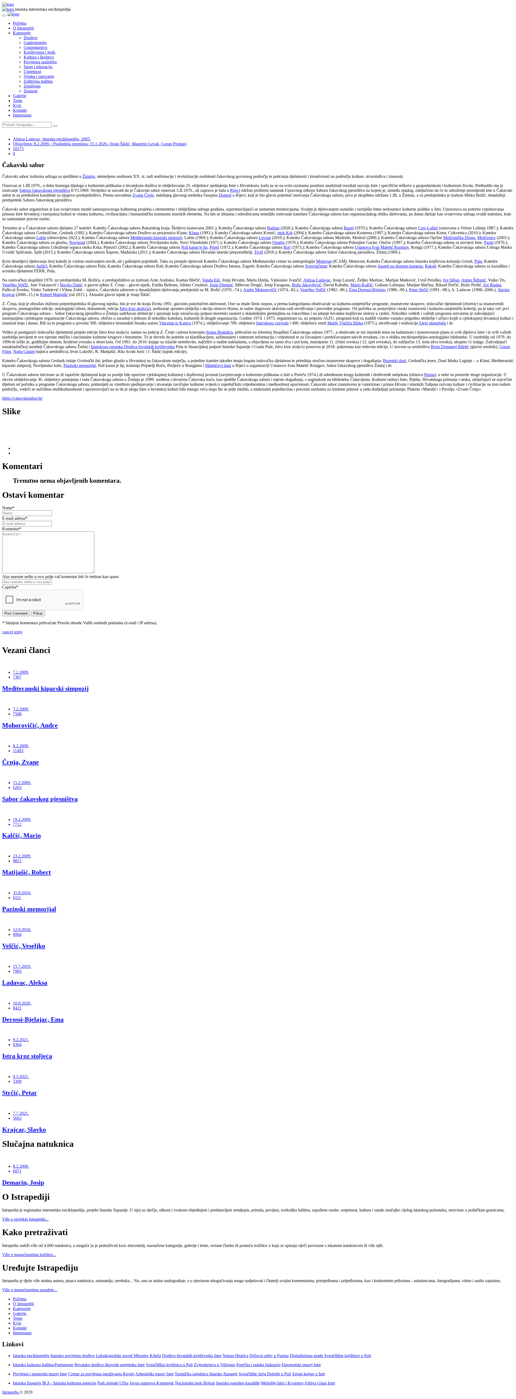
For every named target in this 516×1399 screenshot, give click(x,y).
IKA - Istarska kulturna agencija (69, 1383)
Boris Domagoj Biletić (450, 346)
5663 (17, 1118)
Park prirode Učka (112, 1383)
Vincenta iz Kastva (175, 323)
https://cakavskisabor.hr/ (22, 398)
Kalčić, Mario (21, 835)
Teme (17, 100)
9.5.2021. (21, 1076)
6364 (17, 1044)
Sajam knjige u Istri (308, 1374)
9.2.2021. (21, 1039)
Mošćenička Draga (459, 237)
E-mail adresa (14, 518)
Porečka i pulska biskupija (258, 1364)
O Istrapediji (23, 28)
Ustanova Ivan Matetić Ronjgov (382, 247)
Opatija (278, 242)
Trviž (258, 252)
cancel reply (12, 632)
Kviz (17, 105)
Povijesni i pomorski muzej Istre (40, 1374)
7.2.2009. (21, 672)
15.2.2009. (22, 782)
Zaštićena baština (38, 81)
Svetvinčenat (316, 266)
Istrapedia (11, 1392)
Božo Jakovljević (306, 285)
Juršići (41, 266)
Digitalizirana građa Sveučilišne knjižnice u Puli (330, 1355)
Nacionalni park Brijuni (195, 1383)
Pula (478, 261)
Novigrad (77, 242)
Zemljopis (32, 86)
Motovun (324, 261)
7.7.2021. (21, 1113)
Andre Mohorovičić (260, 289)
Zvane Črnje (143, 195)
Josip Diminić (221, 285)
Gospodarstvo (35, 47)
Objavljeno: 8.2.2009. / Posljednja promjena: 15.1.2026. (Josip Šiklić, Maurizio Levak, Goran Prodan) (100, 144)
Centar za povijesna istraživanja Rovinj (101, 1374)
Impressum (22, 115)
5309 (17, 1081)
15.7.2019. (22, 966)
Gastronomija (35, 42)
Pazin (488, 242)
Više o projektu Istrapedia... (25, 1219)
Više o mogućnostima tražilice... (29, 1254)
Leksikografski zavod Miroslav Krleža (128, 1355)
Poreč (214, 247)
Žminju (89, 176)
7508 (17, 714)
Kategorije (22, 33)
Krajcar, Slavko (24, 1129)
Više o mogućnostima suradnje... (29, 1290)
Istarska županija (27, 1383)
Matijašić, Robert (26, 872)
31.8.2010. (22, 892)
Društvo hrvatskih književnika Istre (191, 1355)
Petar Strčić (418, 289)
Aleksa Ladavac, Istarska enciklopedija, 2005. (52, 139)
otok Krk (285, 232)
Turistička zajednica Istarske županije (206, 1374)
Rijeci (235, 190)
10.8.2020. (22, 1003)
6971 (17, 1171)
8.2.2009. (21, 746)
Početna (19, 23)
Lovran (265, 237)
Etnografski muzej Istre (301, 1364)
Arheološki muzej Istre (154, 1374)
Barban (273, 228)
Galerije (19, 95)
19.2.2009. (22, 819)
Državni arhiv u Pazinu (269, 1355)
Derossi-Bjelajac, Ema (33, 1019)
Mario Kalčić (361, 285)
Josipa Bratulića (219, 332)
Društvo (30, 37)
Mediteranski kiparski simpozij (156, 237)
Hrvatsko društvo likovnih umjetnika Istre (109, 1364)
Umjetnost (32, 71)
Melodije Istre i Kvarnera (282, 1383)
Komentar (11, 529)
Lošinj (432, 228)
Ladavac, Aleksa (24, 982)
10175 (18, 148)
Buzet (349, 228)
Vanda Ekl (211, 280)
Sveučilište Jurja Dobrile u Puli (265, 1374)
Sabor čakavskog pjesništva (40, 798)
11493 (18, 750)
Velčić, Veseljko (23, 945)
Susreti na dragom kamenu (400, 266)
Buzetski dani (394, 360)
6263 (17, 787)
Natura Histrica (235, 1355)
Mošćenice (486, 237)
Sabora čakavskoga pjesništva (44, 190)
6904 (17, 934)
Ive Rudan (491, 285)
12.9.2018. (22, 929)
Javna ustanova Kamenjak (152, 1383)
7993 (17, 971)
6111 (17, 897)
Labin (41, 237)
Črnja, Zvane (20, 762)
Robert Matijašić (54, 294)
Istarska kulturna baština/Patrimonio (43, 1364)
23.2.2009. (22, 856)
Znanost (30, 91)
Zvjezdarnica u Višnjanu (214, 1364)
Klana (194, 232)
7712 (17, 824)
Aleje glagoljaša (432, 323)
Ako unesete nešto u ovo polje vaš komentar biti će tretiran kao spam (60, 576)
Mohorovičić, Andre (30, 725)
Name (8, 508)
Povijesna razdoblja (40, 62)
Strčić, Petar (19, 1092)
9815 (17, 861)
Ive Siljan (451, 280)
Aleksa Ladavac (317, 280)
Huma (429, 374)
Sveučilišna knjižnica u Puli (169, 1364)
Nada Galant (24, 351)
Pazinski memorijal (79, 365)
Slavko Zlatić (71, 285)
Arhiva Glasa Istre (319, 1383)
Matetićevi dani (218, 365)
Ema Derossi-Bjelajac (367, 289)
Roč (287, 247)
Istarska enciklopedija (31, 1355)
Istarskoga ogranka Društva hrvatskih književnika (133, 346)
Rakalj (430, 266)
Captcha (10, 587)
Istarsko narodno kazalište (238, 1383)
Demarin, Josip (23, 1182)
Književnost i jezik (39, 52)
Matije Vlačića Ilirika (345, 323)
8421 (17, 1008)
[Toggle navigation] (4, 15)
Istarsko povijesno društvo (73, 1355)
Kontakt (20, 110)
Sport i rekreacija (38, 66)
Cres (422, 228)
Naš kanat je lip (194, 247)
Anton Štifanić (473, 280)
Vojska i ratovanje (39, 76)
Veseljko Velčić (15, 285)
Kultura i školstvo (39, 57)
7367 (17, 677)
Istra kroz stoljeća (27, 1055)
